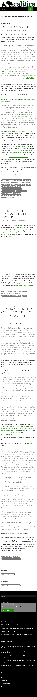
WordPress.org (5, 686)
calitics (3, 9)
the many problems (16, 232)
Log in (2, 677)
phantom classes (7, 193)
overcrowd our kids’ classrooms (18, 157)
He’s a (25, 169)
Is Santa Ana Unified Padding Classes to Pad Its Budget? (16, 312)
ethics (21, 182)
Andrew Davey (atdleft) (19, 30)
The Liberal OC (15, 35)
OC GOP (29, 184)
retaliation (23, 114)
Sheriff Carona (15, 131)
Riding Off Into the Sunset (8, 621)
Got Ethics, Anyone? (16, 27)
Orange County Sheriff (8, 191)
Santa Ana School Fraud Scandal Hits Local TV (16, 214)
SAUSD (24, 295)
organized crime (21, 191)
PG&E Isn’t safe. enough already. (9, 625)
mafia (13, 184)
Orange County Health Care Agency (12, 188)
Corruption (27, 180)
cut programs (31, 544)
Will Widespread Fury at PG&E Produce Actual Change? (16, 634)
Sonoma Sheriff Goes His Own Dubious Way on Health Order (18, 628)
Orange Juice (9, 274)
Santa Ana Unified (26, 54)
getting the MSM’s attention (24, 285)
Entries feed (4, 680)
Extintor (3, 646)
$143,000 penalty (7, 71)
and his (22, 131)
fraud (27, 182)
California (4, 306)
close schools (8, 546)
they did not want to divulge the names (17, 426)
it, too (33, 169)
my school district (13, 533)
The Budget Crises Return (8, 631)
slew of (3, 133)
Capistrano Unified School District (19, 146)
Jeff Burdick (4, 665)
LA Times (27, 323)
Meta (15, 291)
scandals (8, 133)
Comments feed (5, 683)
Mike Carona (20, 184)
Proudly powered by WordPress (8, 694)
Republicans (17, 193)
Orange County (5, 23)
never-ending (29, 131)
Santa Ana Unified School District (11, 195)
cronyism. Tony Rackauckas (10, 182)
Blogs (4, 291)
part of (29, 169)
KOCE (8, 230)
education (11, 306)
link (17, 52)
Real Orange (19, 227)
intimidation (5, 184)
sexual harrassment (8, 197)
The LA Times (30, 443)
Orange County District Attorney (11, 186)
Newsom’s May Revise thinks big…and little (21, 665)
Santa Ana (17, 293)
